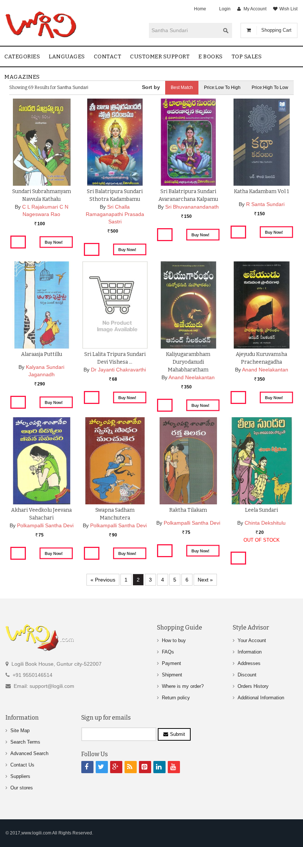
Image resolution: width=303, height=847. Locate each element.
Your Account (252, 640)
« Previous (103, 580)
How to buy (174, 640)
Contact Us (22, 765)
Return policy (176, 697)
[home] (42, 24)
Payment (171, 663)
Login (225, 8)
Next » (205, 580)
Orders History (253, 686)
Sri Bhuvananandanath (192, 207)
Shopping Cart (276, 30)
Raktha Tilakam (188, 510)
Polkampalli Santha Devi (45, 525)
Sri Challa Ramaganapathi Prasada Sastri (115, 214)
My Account (255, 8)
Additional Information (261, 697)
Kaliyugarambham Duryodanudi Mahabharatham (188, 362)
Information (250, 652)
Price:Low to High (222, 87)
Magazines (22, 76)
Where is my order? (183, 686)
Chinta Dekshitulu (265, 523)
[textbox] (184, 30)
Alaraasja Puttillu (41, 354)
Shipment (172, 675)
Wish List (288, 8)
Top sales (247, 56)
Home (200, 8)
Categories (22, 56)
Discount (247, 675)
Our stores (21, 788)
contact (108, 56)
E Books (210, 56)
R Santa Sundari (265, 204)
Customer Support (160, 56)
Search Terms (25, 742)
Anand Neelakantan (191, 377)
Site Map (20, 730)
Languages (67, 56)
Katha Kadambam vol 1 (261, 191)
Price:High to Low (270, 87)
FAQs (168, 652)
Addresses (249, 663)
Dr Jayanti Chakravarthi (118, 370)
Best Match (182, 87)
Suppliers (20, 776)
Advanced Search (29, 753)
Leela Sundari (261, 510)
